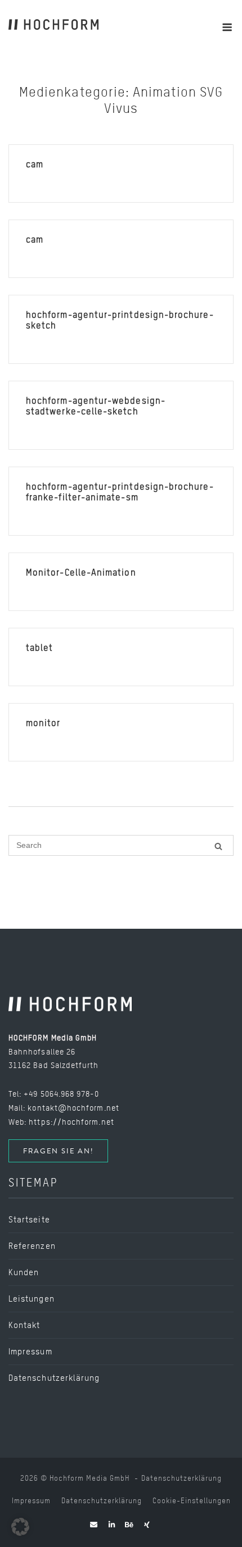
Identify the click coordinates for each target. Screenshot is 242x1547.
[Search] (218, 846)
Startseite (29, 1220)
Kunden (23, 1272)
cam (34, 164)
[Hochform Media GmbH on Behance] (129, 1525)
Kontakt (24, 1325)
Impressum (30, 1352)
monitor (43, 723)
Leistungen (31, 1299)
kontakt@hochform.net (73, 1107)
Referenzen (32, 1246)
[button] (20, 1527)
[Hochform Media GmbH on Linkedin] (112, 1525)
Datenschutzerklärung (54, 1378)
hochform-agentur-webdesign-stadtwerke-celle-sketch (95, 406)
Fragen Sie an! (58, 1151)
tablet (39, 647)
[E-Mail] (94, 1525)
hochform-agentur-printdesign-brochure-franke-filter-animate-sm (120, 492)
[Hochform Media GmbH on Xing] (147, 1525)
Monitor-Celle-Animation (81, 572)
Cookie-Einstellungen (192, 1500)
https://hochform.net (71, 1121)
